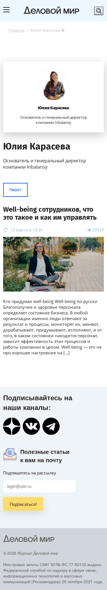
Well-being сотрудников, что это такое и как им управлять (50, 213)
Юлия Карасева (53, 107)
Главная (16, 30)
